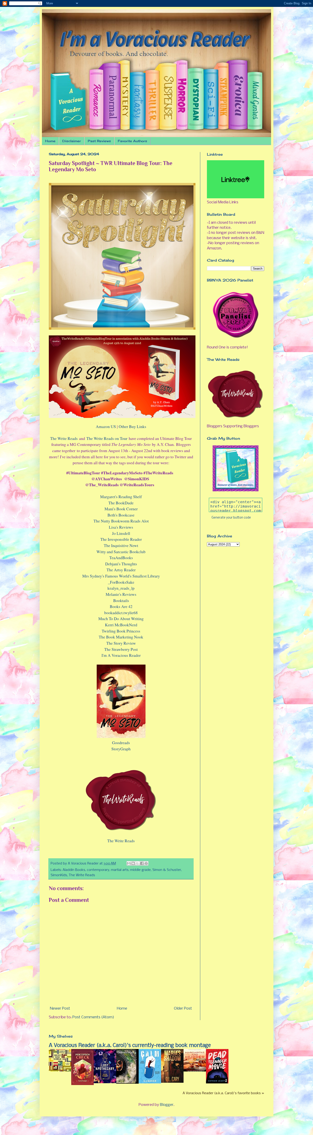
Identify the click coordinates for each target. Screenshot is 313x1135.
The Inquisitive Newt (121, 545)
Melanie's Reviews (121, 594)
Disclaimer (71, 141)
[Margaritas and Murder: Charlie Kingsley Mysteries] (195, 1070)
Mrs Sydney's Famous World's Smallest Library (121, 576)
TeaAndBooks (121, 557)
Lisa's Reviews (121, 527)
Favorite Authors (132, 141)
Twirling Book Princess (121, 631)
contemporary (98, 870)
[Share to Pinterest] (146, 863)
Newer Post (60, 1008)
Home (50, 141)
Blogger (166, 1105)
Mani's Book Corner (121, 508)
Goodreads (121, 742)
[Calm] (150, 1082)
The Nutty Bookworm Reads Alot (121, 521)
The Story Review (121, 643)
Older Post (183, 1008)
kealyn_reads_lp (121, 588)
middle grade (140, 870)
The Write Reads (64, 438)
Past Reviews (99, 141)
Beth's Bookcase (121, 515)
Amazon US (106, 426)
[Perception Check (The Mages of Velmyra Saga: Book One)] (82, 1084)
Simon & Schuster (166, 870)
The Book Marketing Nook (121, 637)
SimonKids (59, 875)
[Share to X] (137, 863)
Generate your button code (231, 517)
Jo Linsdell (121, 533)
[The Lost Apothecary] (105, 1082)
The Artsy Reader (121, 569)
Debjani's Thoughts (121, 563)
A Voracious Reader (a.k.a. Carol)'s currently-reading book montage (130, 1045)
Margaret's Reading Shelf (121, 496)
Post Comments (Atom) (93, 1017)
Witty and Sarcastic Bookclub (121, 551)
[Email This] (128, 863)
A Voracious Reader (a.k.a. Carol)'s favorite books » (223, 1093)
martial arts (120, 870)
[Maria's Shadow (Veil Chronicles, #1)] (172, 1082)
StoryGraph (121, 748)
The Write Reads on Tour (106, 438)
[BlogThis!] (133, 863)
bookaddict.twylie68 (121, 612)
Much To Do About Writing (121, 618)
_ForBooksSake (121, 582)
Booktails (121, 600)
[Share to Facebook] (142, 863)
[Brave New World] (60, 1070)
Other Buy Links (132, 426)
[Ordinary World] (127, 1082)
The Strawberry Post (121, 649)
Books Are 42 (121, 606)
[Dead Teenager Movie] (217, 1082)
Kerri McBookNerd (121, 624)
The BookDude (121, 502)
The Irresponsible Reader (121, 539)
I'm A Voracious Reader (121, 655)
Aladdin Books (74, 870)
